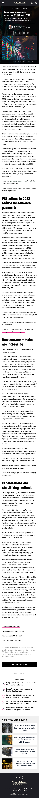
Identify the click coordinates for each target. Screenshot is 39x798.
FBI (3, 652)
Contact (25, 790)
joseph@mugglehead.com (11, 641)
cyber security (19, 650)
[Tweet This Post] (15, 33)
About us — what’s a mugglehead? (15, 789)
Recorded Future (8, 656)
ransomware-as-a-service (21, 654)
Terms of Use (30, 789)
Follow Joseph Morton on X (12, 636)
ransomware (6, 654)
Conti (31, 648)
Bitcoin (15, 648)
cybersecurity (29, 650)
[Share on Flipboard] (19, 33)
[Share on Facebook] (11, 33)
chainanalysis (24, 648)
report (11, 72)
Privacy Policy (17, 790)
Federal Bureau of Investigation (16, 652)
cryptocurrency (7, 650)
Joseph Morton (20, 26)
